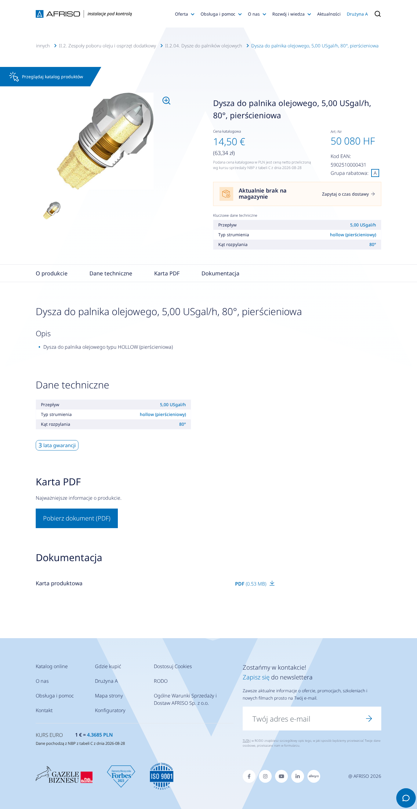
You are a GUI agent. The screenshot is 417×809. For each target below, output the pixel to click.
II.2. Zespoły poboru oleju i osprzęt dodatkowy (107, 45)
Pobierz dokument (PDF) (77, 518)
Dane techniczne (110, 273)
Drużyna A (357, 14)
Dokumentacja (220, 273)
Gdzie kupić (108, 666)
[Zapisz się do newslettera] (369, 718)
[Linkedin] (297, 776)
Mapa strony (109, 695)
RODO (161, 681)
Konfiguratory (110, 710)
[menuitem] (105, 141)
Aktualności (329, 14)
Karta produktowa (59, 583)
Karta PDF (166, 273)
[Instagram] (265, 776)
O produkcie (51, 273)
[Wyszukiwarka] (376, 13)
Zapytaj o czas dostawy (345, 194)
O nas (254, 14)
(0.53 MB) (251, 583)
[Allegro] (313, 776)
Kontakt (44, 710)
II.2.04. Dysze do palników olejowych (203, 45)
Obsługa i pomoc (218, 14)
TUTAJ (247, 740)
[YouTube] (281, 776)
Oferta (181, 14)
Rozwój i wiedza (288, 14)
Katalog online (52, 666)
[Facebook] (249, 776)
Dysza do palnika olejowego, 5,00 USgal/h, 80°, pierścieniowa (315, 45)
